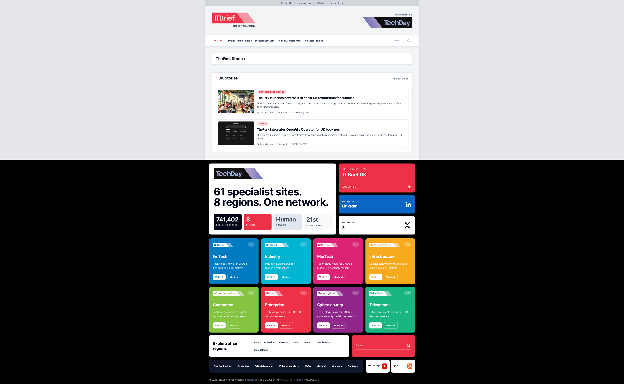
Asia (256, 342)
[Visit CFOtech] (228, 245)
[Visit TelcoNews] (385, 293)
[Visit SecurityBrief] (333, 293)
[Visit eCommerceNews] (228, 293)
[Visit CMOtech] (333, 245)
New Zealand (323, 342)
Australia (269, 342)
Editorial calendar (264, 366)
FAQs (308, 366)
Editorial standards (289, 366)
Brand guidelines (223, 366)
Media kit (234, 277)
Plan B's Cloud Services (270, 379)
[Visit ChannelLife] (280, 245)
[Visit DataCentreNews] (385, 245)
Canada (283, 342)
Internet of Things (314, 40)
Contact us (243, 366)
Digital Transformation (240, 40)
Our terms (353, 366)
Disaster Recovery (264, 40)
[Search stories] (408, 345)
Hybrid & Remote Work (289, 40)
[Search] (408, 41)
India (295, 342)
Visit (217, 277)
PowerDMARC (312, 379)
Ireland (307, 342)
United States (261, 349)
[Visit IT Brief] (280, 293)
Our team (337, 366)
